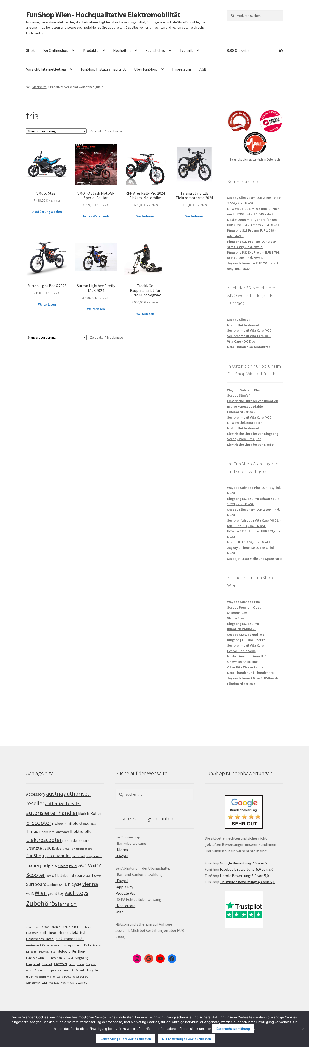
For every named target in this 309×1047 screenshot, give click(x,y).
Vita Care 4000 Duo (241, 341)
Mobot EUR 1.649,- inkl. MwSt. (249, 542)
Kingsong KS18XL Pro (243, 624)
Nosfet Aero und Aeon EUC (246, 656)
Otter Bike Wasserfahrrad (246, 667)
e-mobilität (86, 927)
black (82, 813)
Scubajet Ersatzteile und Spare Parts (254, 558)
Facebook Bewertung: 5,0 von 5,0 (246, 869)
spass (53, 970)
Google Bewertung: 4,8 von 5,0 (245, 863)
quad (72, 964)
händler (63, 855)
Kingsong (81, 957)
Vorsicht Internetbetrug (46, 69)
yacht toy (56, 893)
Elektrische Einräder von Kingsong (252, 434)
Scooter (35, 874)
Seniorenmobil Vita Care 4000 (249, 330)
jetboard (68, 958)
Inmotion (56, 958)
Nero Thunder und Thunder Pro (250, 672)
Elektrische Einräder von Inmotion (252, 401)
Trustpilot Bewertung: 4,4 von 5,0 (247, 881)
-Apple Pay (124, 886)
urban (30, 976)
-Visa (119, 912)
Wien (41, 892)
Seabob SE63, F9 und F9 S (246, 634)
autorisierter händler (52, 813)
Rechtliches (155, 50)
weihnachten (33, 982)
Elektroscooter (44, 840)
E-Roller (94, 813)
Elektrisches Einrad (40, 939)
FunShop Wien (35, 958)
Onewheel (60, 964)
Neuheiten (122, 50)
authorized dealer (63, 803)
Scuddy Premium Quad (244, 439)
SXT (61, 885)
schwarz (89, 864)
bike (36, 927)
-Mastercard (125, 905)
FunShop (35, 855)
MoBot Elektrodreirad (243, 428)
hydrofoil (50, 856)
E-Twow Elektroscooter (244, 422)
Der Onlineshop (55, 50)
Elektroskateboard (75, 840)
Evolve (56, 848)
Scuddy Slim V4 (238, 319)
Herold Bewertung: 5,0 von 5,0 (244, 875)
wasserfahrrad (43, 976)
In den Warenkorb (96, 216)
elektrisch (78, 932)
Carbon (44, 927)
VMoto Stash (236, 618)
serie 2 (29, 970)
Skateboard (64, 875)
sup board (64, 970)
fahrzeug (31, 951)
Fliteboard (67, 848)
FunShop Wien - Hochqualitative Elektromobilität (103, 15)
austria (54, 793)
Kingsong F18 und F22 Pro (246, 640)
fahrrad (97, 945)
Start (30, 50)
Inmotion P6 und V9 (241, 629)
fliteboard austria (83, 848)
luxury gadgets (41, 865)
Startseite (39, 87)
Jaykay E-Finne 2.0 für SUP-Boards (253, 678)
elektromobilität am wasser (43, 945)
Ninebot (63, 866)
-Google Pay (125, 893)
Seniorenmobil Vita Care (245, 645)
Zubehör (38, 903)
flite (52, 951)
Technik (186, 50)
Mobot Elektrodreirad (243, 325)
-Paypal (121, 855)
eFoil (68, 823)
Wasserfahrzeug (62, 976)
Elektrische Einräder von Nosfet (250, 444)
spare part (84, 875)
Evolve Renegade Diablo (245, 406)
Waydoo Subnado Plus (244, 390)
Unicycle (73, 884)
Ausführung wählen (47, 211)
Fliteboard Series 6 (241, 412)
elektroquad (68, 945)
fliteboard (63, 951)
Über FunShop (145, 69)
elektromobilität (70, 938)
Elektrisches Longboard (54, 832)
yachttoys (76, 892)
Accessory (35, 794)
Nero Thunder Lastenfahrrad (248, 347)
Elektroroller (81, 831)
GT (47, 958)
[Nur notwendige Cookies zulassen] (303, 1029)
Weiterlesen (145, 216)
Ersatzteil (35, 848)
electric (63, 933)
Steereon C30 (237, 612)
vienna (90, 884)
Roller (73, 866)
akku (29, 927)
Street (97, 875)
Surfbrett (52, 885)
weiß (30, 893)
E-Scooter (38, 822)
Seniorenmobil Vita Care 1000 (249, 336)
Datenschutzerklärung (233, 1029)
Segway (50, 875)
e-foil (75, 927)
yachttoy (54, 982)
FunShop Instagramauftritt (103, 69)
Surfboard (36, 884)
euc (79, 945)
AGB (202, 69)
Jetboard (78, 856)
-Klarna (121, 849)
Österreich (64, 903)
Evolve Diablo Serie (241, 651)
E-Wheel (58, 824)
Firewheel (43, 951)
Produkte (90, 50)
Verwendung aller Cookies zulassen (126, 1039)
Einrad (52, 932)
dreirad (55, 927)
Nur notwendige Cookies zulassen (186, 1039)
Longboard (94, 856)
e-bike (66, 927)
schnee (80, 964)
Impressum (181, 69)
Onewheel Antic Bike (242, 662)
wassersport (80, 976)
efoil (43, 932)
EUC (47, 848)
